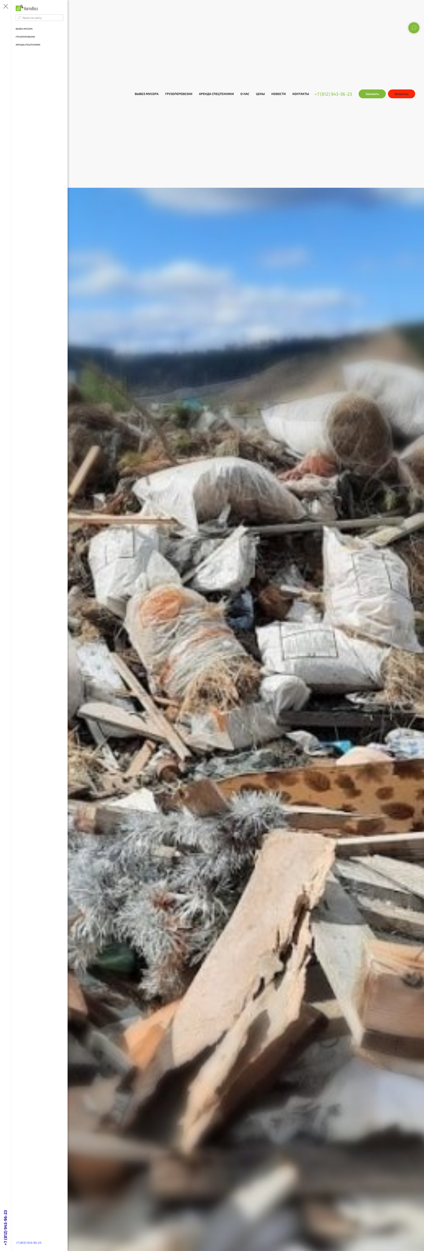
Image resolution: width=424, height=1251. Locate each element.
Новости (278, 94)
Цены (260, 94)
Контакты (300, 94)
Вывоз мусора (147, 94)
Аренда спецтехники (216, 94)
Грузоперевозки (178, 94)
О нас (244, 94)
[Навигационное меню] (5, 6)
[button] (372, 93)
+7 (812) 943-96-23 (333, 94)
